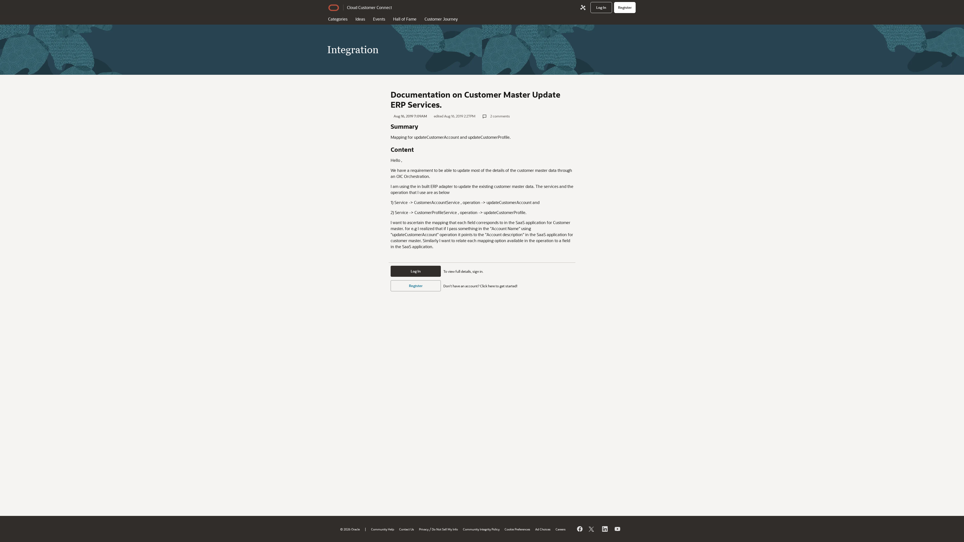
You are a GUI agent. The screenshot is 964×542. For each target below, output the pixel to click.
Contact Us (406, 529)
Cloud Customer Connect (369, 7)
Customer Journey (441, 19)
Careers (561, 529)
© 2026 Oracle (350, 529)
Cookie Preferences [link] (517, 529)
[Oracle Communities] (583, 8)
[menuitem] (601, 7)
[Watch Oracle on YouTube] (617, 529)
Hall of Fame (404, 19)
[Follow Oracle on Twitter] (592, 529)
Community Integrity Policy (481, 529)
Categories (337, 19)
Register (416, 285)
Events (379, 19)
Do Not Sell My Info (445, 529)
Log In (416, 271)
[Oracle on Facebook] (579, 529)
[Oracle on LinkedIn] (604, 529)
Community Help (382, 529)
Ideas (360, 19)
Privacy (424, 529)
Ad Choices (543, 529)
